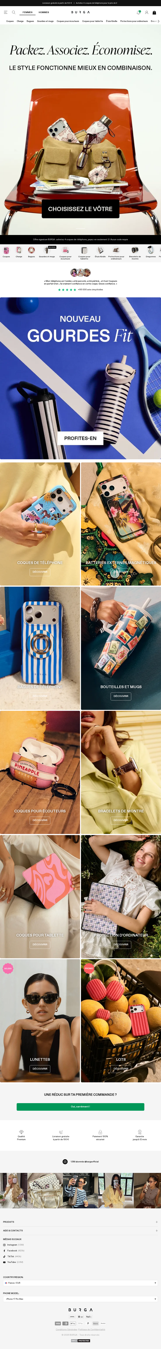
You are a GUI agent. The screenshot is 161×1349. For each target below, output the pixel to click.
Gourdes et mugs (45, 21)
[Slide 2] (80, 129)
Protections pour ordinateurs (134, 21)
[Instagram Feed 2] (116, 1190)
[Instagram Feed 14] (45, 1190)
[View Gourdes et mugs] (47, 250)
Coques (10, 21)
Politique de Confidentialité (91, 1330)
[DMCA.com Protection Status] (80, 1341)
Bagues (30, 21)
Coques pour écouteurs (68, 21)
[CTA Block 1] (80, 378)
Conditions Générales (66, 1330)
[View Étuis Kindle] (100, 250)
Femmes (27, 12)
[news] (138, 12)
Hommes (44, 12)
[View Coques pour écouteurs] (65, 250)
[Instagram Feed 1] (80, 1190)
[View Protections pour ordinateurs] (116, 250)
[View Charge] (19, 250)
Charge (20, 21)
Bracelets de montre (135, 258)
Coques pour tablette (92, 21)
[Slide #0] (80, 228)
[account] (146, 12)
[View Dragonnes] (151, 250)
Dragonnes (151, 257)
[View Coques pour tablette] (84, 250)
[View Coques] (6, 250)
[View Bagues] (31, 250)
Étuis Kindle (111, 21)
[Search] (13, 12)
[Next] (155, 21)
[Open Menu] (5, 12)
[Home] (81, 12)
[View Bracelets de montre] (135, 250)
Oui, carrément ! (80, 1107)
